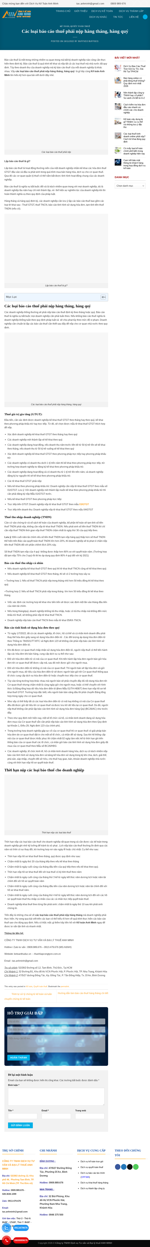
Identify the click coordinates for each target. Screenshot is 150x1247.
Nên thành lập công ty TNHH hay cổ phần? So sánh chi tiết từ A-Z (134, 95)
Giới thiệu (80, 11)
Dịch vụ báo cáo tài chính (93, 1173)
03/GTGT (84, 504)
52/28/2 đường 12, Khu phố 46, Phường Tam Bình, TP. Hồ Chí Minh (18, 1180)
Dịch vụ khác (98, 17)
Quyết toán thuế (80, 26)
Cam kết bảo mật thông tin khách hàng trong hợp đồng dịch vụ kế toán (134, 164)
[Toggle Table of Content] (101, 297)
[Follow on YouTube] (144, 4)
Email (45, 1110)
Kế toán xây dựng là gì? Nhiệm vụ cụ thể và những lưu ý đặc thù (133, 123)
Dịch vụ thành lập (131, 11)
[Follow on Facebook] (131, 4)
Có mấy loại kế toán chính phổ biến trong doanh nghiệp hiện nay (134, 151)
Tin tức (118, 17)
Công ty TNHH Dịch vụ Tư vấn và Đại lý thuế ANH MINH (83, 1243)
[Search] (145, 16)
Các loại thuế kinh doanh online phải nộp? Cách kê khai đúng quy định (134, 137)
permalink (65, 986)
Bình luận (13, 1085)
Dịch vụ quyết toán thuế (92, 1167)
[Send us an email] (137, 4)
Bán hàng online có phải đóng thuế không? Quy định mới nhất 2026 (134, 82)
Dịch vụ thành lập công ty (93, 1188)
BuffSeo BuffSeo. (88, 41)
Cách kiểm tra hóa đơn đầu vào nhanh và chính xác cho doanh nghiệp (134, 108)
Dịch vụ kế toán (102, 11)
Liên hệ (134, 17)
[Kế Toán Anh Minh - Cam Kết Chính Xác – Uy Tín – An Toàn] (16, 14)
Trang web (80, 1110)
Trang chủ (63, 11)
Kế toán (64, 26)
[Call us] (136, 1167)
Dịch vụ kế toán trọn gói (92, 1161)
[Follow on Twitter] (124, 1167)
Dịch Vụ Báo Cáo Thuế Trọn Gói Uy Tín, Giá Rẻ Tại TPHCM (134, 69)
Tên (10, 1110)
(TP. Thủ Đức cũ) (24, 1183)
